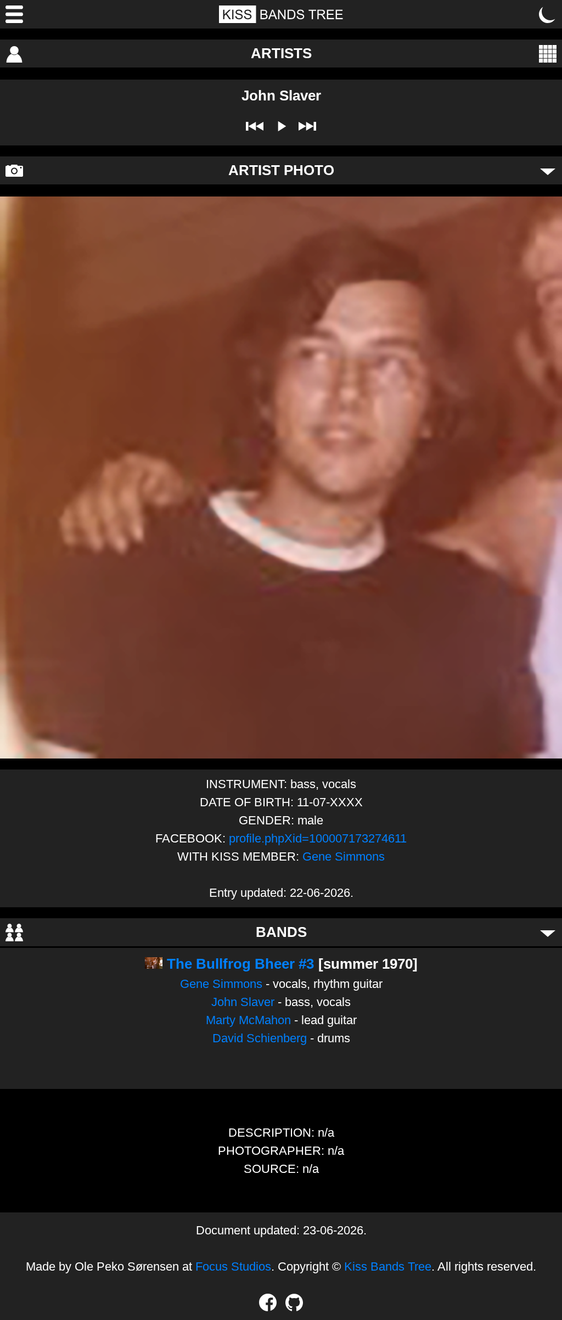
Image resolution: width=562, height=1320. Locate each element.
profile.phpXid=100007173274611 (318, 838)
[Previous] (254, 126)
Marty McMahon (248, 1020)
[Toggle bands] (548, 932)
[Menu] (14, 14)
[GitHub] (294, 1302)
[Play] (281, 126)
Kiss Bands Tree (387, 1266)
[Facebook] (268, 1302)
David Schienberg (259, 1038)
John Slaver (242, 1002)
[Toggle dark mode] (548, 14)
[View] (548, 54)
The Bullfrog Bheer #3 (240, 964)
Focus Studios (233, 1266)
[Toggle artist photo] (548, 170)
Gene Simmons (343, 856)
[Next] (307, 126)
